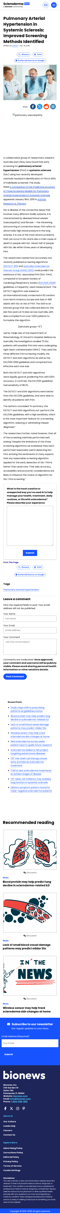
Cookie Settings (11, 1170)
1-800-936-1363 (19, 1101)
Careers (7, 1130)
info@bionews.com (20, 1098)
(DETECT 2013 (10, 266)
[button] (46, 5)
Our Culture (9, 1121)
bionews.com (20, 1096)
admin (15, 45)
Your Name (9, 613)
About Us (8, 1116)
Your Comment (11, 637)
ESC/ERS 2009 (46, 282)
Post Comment (15, 676)
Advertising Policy (12, 1148)
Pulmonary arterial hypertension (21, 589)
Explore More (10, 1142)
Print (39, 54)
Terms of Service (12, 1166)
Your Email (9, 625)
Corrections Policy (13, 1152)
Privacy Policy (10, 1161)
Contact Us (9, 1134)
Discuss (24, 54)
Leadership (9, 1126)
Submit (30, 552)
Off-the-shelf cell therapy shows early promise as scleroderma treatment (29, 762)
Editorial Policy (11, 1157)
